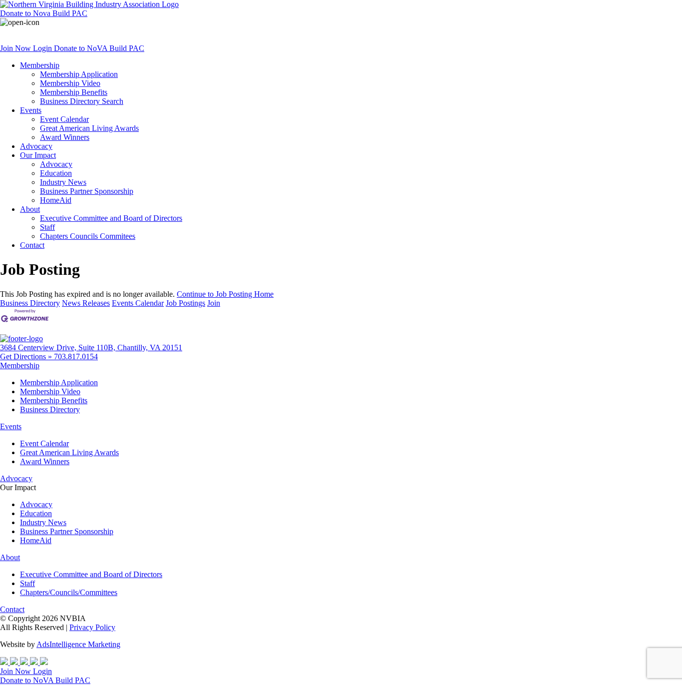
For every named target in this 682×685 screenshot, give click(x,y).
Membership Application (79, 74)
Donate (43, 13)
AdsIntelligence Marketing (78, 644)
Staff (47, 227)
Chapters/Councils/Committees (68, 592)
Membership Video (70, 83)
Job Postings (185, 303)
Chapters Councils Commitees (87, 236)
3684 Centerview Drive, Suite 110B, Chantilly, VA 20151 (91, 347)
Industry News (63, 182)
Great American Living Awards (89, 128)
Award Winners (64, 137)
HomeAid (55, 200)
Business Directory (30, 303)
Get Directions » (27, 356)
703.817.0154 (76, 356)
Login (43, 48)
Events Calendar (138, 303)
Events (30, 110)
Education (56, 173)
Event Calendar (64, 119)
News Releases (86, 303)
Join (213, 303)
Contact (32, 245)
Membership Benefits (73, 92)
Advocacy (36, 146)
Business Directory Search (81, 101)
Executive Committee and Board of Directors (111, 218)
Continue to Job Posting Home (225, 294)
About (30, 209)
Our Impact (38, 155)
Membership (39, 65)
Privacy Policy (92, 627)
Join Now (16, 48)
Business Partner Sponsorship (86, 191)
